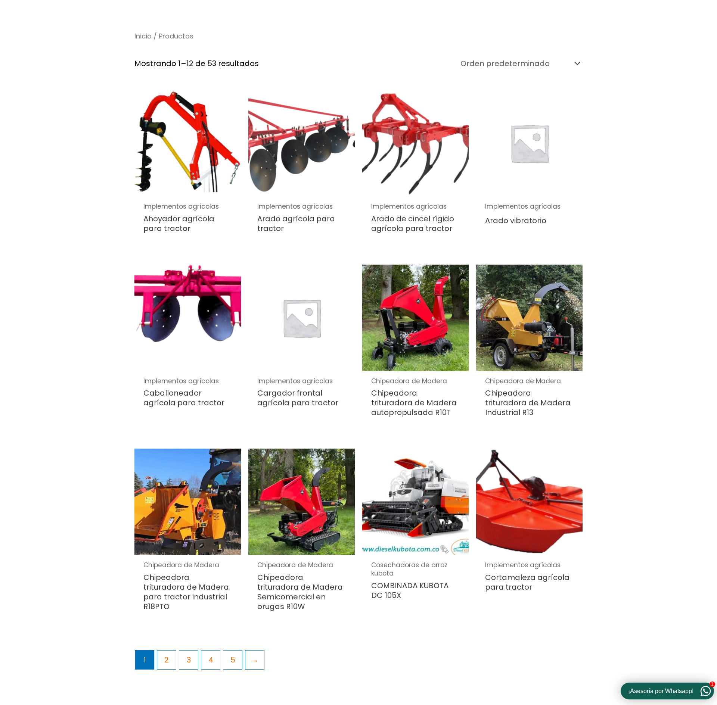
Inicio (143, 36)
